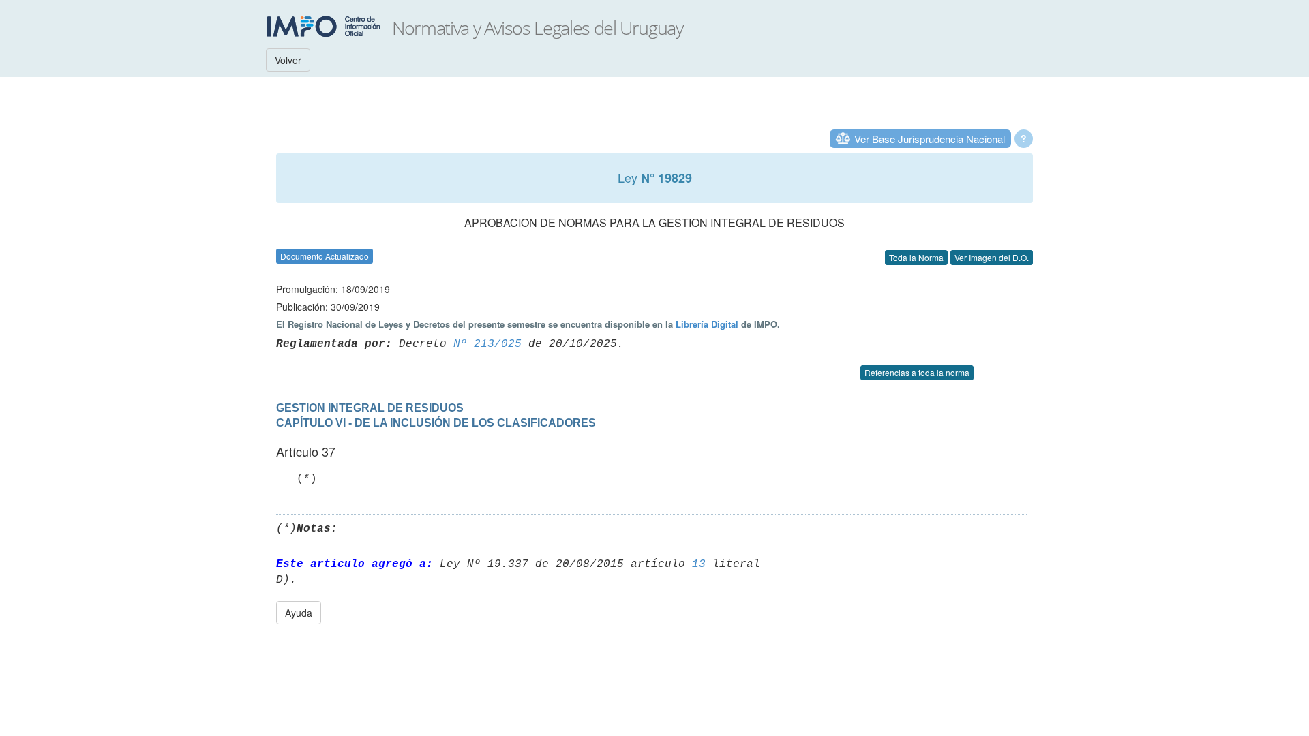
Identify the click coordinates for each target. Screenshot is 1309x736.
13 (699, 564)
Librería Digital (707, 324)
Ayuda (298, 612)
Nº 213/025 (487, 344)
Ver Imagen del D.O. (991, 257)
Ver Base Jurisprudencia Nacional (929, 139)
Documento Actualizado (324, 256)
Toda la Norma (916, 257)
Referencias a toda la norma (916, 372)
